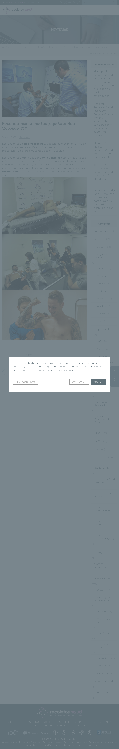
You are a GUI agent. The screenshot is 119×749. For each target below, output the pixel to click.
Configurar (79, 382)
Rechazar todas (26, 382)
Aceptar (98, 382)
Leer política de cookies (61, 370)
